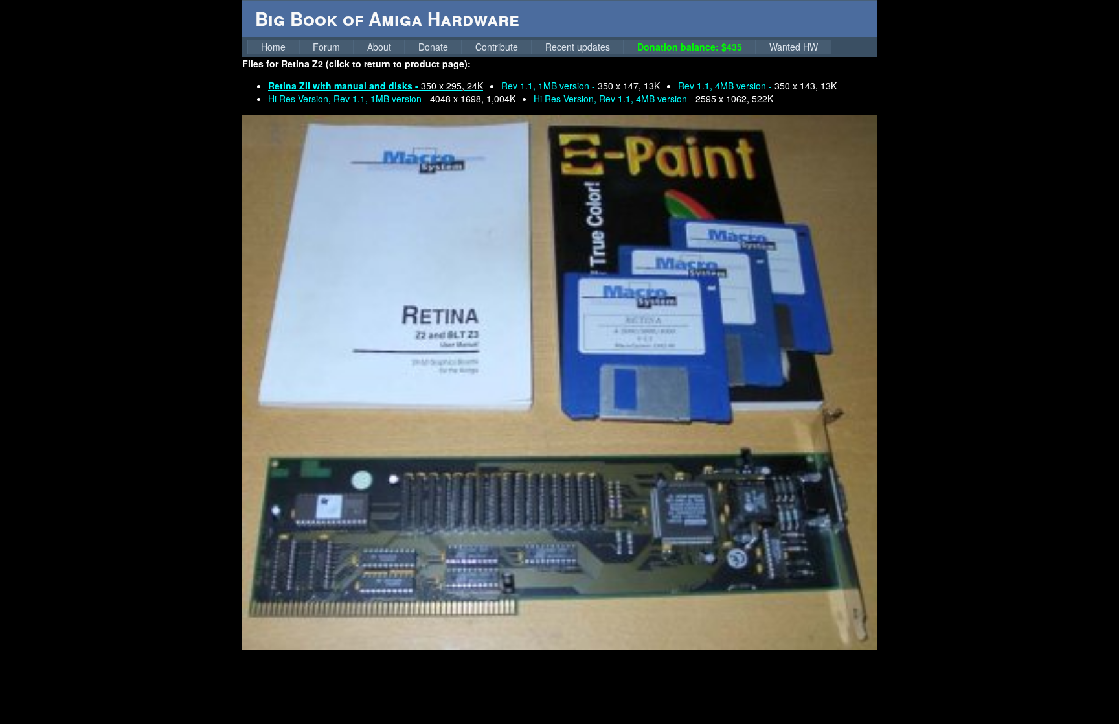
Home (273, 46)
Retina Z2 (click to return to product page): (376, 63)
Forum (326, 46)
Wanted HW (793, 46)
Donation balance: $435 (689, 46)
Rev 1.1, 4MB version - (757, 85)
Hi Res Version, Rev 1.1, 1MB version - (391, 98)
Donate (433, 46)
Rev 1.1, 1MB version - (580, 85)
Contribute (496, 46)
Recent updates (577, 46)
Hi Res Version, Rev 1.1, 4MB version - (653, 98)
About (379, 46)
